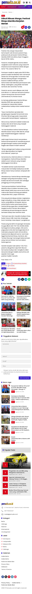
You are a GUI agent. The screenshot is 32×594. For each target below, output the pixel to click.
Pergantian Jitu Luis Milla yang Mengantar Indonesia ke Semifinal (18, 471)
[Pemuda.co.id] (11, 2)
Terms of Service (6, 569)
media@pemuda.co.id (10, 514)
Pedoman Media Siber (7, 561)
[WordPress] (12, 576)
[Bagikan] (29, 27)
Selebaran (4, 567)
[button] (24, 3)
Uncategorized (5, 532)
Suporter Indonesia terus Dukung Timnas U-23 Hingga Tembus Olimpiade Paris (18, 478)
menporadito (7, 541)
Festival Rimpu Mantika (20, 263)
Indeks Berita (5, 556)
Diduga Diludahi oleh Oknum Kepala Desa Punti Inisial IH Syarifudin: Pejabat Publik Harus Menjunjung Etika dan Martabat (23, 314)
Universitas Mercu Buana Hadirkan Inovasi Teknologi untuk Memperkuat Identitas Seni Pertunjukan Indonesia (8, 314)
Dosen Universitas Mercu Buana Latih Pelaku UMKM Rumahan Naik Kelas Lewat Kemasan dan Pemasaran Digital (24, 330)
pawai (5, 265)
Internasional (5, 529)
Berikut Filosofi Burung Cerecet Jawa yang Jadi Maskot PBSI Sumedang (18, 491)
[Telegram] (25, 279)
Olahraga (4, 524)
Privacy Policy (5, 564)
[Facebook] (19, 279)
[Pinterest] (9, 576)
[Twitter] (22, 279)
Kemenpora (6, 539)
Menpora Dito (7, 544)
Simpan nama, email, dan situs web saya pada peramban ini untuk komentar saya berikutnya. (16, 372)
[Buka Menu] (27, 3)
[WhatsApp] (29, 279)
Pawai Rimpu (12, 268)
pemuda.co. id (4, 26)
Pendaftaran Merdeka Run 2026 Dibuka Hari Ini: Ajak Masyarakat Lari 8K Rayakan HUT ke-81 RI (8, 330)
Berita (3, 15)
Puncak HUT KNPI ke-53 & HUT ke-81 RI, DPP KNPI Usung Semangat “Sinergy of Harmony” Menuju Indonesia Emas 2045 (8, 297)
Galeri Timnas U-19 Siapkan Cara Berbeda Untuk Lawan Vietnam (17, 484)
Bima (9, 263)
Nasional (3, 527)
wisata (12, 265)
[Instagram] (15, 576)
